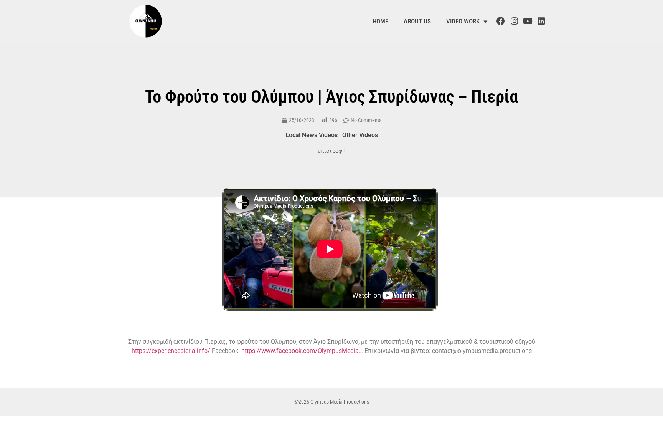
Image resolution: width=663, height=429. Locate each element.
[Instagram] (514, 21)
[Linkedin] (541, 21)
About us (417, 21)
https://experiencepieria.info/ (171, 350)
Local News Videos (311, 135)
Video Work (463, 21)
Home (380, 21)
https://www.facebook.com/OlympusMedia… (302, 350)
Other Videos (360, 135)
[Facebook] (500, 21)
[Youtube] (528, 21)
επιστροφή (331, 150)
